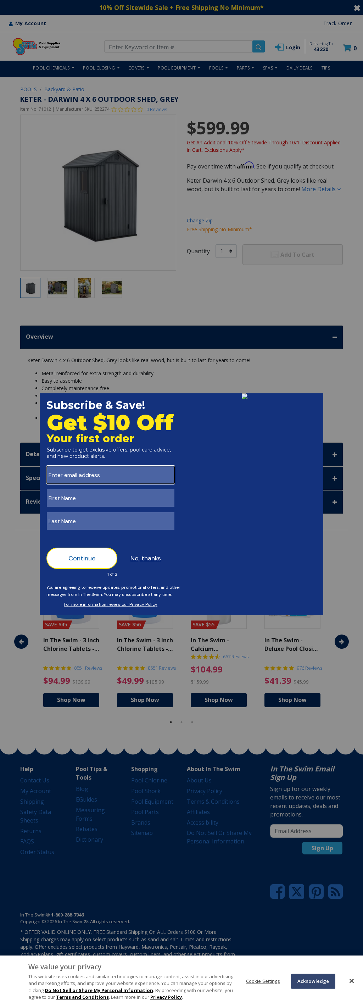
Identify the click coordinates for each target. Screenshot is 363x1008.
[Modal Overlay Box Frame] (181, 504)
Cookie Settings (263, 981)
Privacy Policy (166, 997)
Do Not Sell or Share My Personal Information (99, 990)
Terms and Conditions (82, 997)
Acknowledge (313, 981)
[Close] (351, 980)
